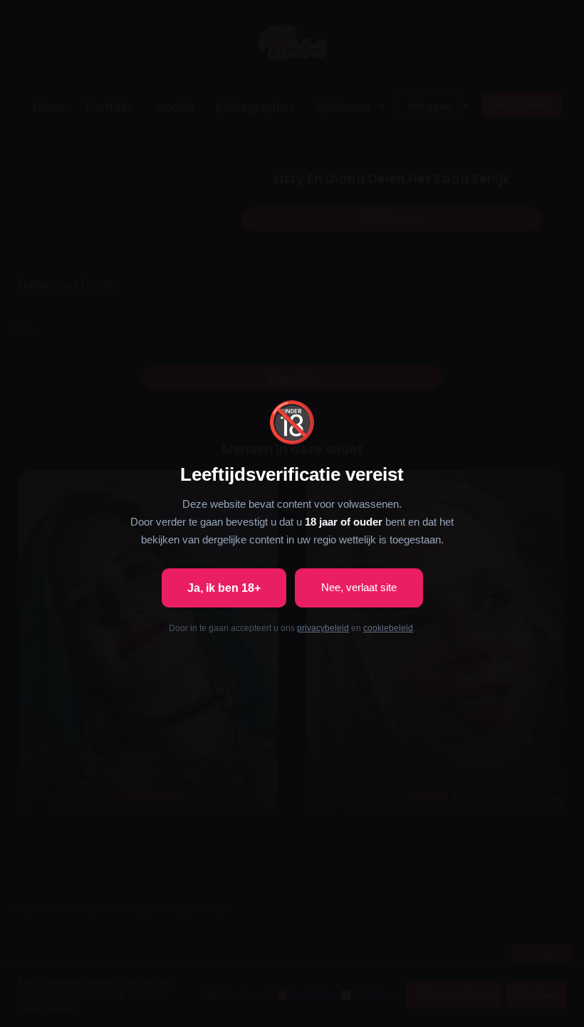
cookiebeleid (388, 628)
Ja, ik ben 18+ (224, 588)
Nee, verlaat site (359, 587)
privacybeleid (323, 628)
